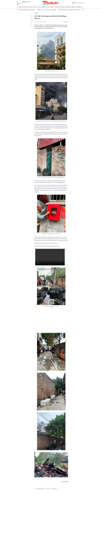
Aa (31, 16)
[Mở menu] (18, 2)
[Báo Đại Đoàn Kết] (50, 3)
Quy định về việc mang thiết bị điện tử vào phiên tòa (83, 9)
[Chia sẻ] (100, 554)
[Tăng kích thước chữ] (31, 17)
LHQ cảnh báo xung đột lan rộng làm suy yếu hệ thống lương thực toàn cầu (56, 9)
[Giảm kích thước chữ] (31, 14)
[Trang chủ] (17, 7)
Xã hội (36, 13)
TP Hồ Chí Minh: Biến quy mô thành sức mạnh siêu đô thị (29, 9)
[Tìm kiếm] (20, 2)
